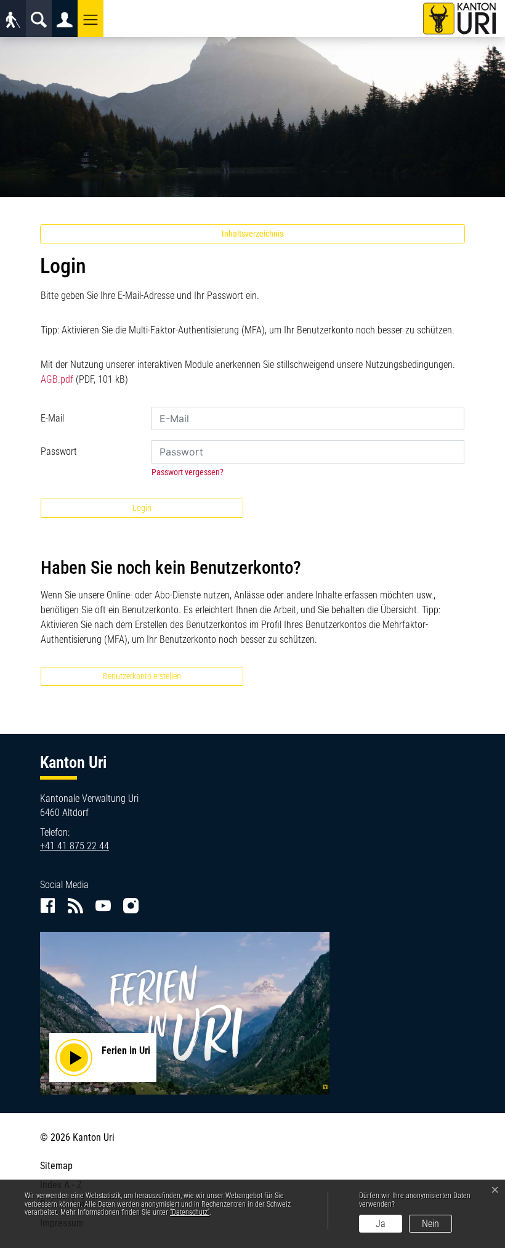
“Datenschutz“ (189, 1212)
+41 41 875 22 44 (74, 846)
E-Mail (52, 418)
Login (142, 508)
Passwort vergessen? (188, 472)
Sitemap (56, 1166)
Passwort (59, 451)
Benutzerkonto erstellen (142, 676)
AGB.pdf (57, 379)
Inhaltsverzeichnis (252, 234)
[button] (90, 18)
